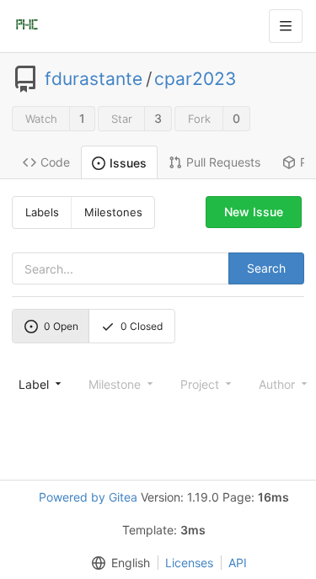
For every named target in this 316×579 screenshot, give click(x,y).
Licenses (189, 562)
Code (55, 162)
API (237, 562)
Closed (142, 326)
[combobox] (38, 384)
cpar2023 (195, 79)
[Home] (27, 26)
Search (266, 268)
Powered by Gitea (88, 497)
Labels (42, 212)
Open (61, 326)
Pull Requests (223, 162)
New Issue (253, 212)
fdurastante (93, 79)
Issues (128, 163)
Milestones (113, 212)
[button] (117, 562)
